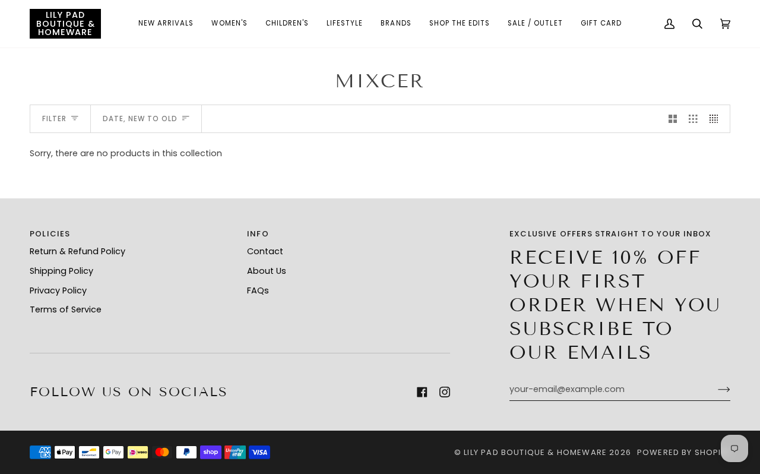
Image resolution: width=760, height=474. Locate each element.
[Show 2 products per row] (673, 118)
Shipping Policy (61, 271)
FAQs (258, 290)
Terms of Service (66, 309)
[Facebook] (422, 392)
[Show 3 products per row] (693, 118)
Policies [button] (50, 233)
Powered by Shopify (683, 452)
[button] (165, 24)
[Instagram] (444, 392)
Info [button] (258, 233)
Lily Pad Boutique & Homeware (535, 452)
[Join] (714, 389)
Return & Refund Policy (77, 251)
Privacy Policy (58, 290)
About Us (266, 271)
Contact (265, 251)
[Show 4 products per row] (717, 118)
